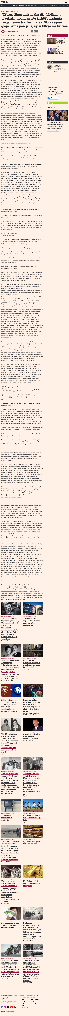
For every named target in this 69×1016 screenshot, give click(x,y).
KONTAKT (4, 995)
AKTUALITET (25, 998)
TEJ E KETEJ (35, 999)
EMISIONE (34, 1003)
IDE (23, 999)
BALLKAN (24, 1003)
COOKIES (21, 995)
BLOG (32, 1001)
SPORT (33, 998)
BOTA (23, 1005)
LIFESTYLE (25, 1007)
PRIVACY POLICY (12, 995)
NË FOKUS (24, 1001)
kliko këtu (58, 93)
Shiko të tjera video (53, 131)
